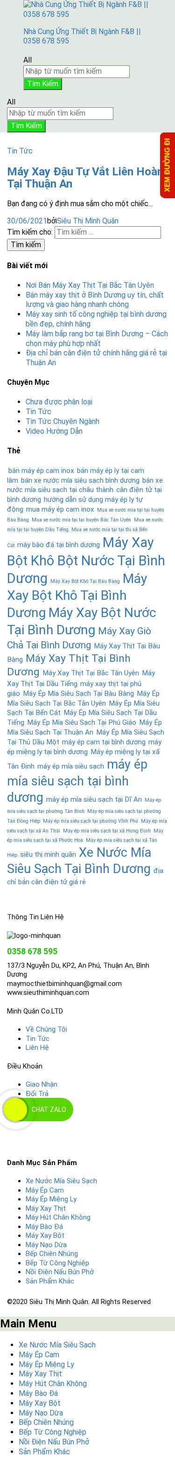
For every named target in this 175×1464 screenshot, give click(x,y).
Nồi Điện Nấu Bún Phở (60, 1272)
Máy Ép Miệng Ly (51, 1199)
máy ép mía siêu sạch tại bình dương (77, 781)
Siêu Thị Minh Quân (88, 220)
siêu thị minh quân (48, 854)
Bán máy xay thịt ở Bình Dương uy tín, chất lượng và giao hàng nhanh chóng (95, 300)
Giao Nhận (41, 1084)
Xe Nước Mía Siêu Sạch (61, 1181)
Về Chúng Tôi (46, 1029)
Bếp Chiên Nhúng (52, 1253)
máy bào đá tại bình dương (58, 545)
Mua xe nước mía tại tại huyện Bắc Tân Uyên (81, 520)
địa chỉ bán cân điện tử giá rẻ (85, 876)
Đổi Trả (37, 1093)
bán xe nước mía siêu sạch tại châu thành (85, 485)
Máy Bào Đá (44, 1226)
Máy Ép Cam (45, 1190)
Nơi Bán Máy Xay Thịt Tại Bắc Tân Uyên (90, 285)
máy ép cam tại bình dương (104, 742)
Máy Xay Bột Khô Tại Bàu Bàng (85, 581)
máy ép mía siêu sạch (70, 766)
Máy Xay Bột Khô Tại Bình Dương (77, 596)
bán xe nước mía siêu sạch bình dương (80, 480)
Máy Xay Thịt (46, 1208)
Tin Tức (20, 150)
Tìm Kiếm (42, 83)
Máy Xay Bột (45, 1235)
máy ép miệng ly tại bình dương (84, 747)
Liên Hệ (37, 1047)
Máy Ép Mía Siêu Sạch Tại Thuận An (84, 727)
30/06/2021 (27, 220)
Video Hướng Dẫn (54, 431)
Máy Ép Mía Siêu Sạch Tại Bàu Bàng (78, 693)
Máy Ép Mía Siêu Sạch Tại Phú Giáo (81, 722)
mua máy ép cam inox (60, 509)
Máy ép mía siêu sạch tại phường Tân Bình (84, 805)
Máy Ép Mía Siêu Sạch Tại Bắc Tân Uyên (83, 698)
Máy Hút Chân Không (58, 1217)
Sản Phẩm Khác (50, 1281)
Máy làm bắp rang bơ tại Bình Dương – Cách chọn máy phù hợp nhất (97, 338)
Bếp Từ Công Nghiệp (57, 1263)
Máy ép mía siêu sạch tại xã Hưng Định (107, 831)
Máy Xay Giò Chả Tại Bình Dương (79, 638)
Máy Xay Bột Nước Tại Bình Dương (81, 621)
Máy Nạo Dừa (46, 1245)
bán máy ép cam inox (41, 470)
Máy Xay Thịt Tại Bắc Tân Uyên (90, 673)
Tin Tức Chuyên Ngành (62, 421)
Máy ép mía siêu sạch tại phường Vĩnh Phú (90, 821)
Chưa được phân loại (59, 401)
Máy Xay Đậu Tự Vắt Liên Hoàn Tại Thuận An (85, 177)
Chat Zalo (49, 1109)
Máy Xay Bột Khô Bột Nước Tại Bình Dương (86, 560)
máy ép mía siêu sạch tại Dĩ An (94, 799)
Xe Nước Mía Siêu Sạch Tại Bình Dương (79, 860)
